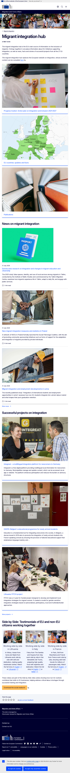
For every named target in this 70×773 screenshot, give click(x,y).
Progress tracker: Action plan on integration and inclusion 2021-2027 (30, 111)
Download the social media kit (14, 687)
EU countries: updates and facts (16, 163)
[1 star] (3, 700)
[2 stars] (4, 700)
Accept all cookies (14, 769)
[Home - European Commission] (7, 6)
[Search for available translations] (25, 60)
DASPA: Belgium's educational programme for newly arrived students (31, 529)
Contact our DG (7, 726)
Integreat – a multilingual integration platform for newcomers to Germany (32, 464)
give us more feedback (26, 700)
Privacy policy (52, 747)
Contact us (47, 743)
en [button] (58, 7)
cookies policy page (32, 761)
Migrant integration (9, 31)
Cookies (42, 747)
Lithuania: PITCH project (13, 594)
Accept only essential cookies (35, 769)
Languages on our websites (28, 747)
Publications (8, 215)
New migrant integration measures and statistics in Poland (24, 331)
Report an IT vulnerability (9, 747)
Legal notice (6, 750)
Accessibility (16, 750)
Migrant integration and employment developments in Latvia (25, 389)
